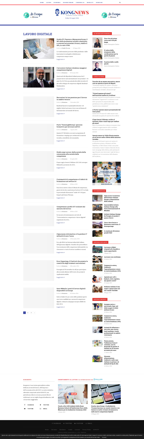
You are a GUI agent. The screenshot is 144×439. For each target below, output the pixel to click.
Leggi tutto (60, 59)
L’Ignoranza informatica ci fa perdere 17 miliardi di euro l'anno (72, 235)
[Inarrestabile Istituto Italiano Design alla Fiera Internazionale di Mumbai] (97, 205)
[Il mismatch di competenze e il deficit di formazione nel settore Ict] (38, 188)
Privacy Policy (86, 430)
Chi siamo (54, 430)
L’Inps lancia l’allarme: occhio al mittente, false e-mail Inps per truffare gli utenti (105, 121)
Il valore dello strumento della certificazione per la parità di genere (111, 53)
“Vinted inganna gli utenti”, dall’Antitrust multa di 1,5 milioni (103, 94)
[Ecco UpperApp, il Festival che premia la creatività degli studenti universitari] (38, 270)
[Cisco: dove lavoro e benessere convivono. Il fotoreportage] (97, 223)
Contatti (77, 430)
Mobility (90, 2)
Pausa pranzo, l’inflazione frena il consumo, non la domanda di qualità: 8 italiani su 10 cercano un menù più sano (111, 345)
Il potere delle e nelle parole (111, 63)
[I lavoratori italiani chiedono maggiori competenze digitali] (38, 77)
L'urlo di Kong (99, 76)
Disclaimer (62, 430)
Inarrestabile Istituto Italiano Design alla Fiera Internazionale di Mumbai (112, 207)
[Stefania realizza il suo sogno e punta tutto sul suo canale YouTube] (97, 289)
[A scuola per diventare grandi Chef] (97, 231)
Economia (57, 2)
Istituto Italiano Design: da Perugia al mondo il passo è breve (112, 216)
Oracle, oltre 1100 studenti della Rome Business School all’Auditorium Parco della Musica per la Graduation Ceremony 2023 (72, 408)
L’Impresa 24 (80, 2)
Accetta (104, 437)
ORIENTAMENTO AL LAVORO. (68, 379)
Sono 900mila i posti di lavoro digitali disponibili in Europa (71, 290)
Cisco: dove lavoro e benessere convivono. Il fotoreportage (112, 224)
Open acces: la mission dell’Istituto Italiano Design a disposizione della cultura (112, 198)
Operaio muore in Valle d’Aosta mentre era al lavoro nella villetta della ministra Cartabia (106, 137)
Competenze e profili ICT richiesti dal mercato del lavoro (71, 208)
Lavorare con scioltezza (112, 257)
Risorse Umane (68, 2)
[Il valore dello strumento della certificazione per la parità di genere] (97, 50)
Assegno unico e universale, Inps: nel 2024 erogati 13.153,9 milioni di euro (111, 307)
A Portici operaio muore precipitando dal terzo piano (106, 110)
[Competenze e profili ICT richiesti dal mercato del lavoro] (38, 216)
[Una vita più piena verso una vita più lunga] (97, 39)
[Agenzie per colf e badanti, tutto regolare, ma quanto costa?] (97, 279)
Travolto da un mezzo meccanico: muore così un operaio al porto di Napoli (106, 82)
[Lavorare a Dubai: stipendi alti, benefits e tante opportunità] (97, 249)
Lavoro (48, 2)
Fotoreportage (99, 191)
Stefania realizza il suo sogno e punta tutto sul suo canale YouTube (112, 288)
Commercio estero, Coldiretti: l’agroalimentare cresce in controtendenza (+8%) (112, 268)
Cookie (70, 430)
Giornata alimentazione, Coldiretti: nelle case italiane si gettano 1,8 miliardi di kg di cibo (111, 360)
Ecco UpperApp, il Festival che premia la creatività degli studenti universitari (72, 262)
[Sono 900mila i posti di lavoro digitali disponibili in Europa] (38, 298)
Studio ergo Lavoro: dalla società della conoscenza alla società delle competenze (71, 154)
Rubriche (99, 2)
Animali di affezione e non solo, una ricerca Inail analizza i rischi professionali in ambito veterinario (112, 331)
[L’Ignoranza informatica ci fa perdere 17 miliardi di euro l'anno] (38, 243)
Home (42, 2)
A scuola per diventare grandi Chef (112, 232)
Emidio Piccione (66, 48)
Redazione (64, 73)
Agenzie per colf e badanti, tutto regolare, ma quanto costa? (112, 279)
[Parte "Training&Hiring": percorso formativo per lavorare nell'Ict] (38, 134)
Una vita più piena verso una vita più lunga (110, 40)
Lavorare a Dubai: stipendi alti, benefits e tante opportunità (112, 249)
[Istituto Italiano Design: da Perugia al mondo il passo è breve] (97, 214)
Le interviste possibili (102, 33)
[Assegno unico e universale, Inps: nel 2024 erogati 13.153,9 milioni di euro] (97, 306)
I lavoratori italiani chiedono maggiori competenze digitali (72, 69)
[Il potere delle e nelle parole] (97, 62)
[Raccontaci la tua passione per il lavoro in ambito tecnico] (38, 106)
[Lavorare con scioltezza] (97, 259)
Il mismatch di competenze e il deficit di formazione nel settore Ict (72, 180)
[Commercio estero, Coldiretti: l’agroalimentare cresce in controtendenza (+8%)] (97, 267)
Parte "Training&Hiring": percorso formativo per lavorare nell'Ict (69, 126)
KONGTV (96, 430)
